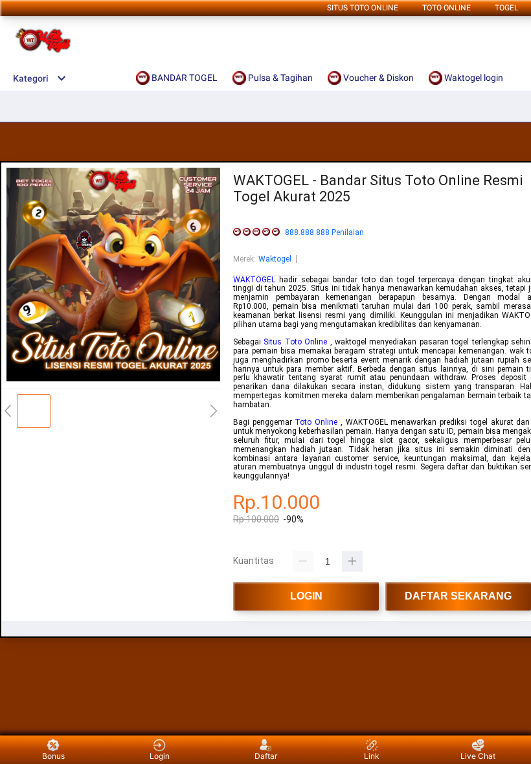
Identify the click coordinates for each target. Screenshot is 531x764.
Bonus (53, 756)
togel (506, 7)
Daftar (265, 756)
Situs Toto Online (362, 7)
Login (160, 756)
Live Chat (477, 756)
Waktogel (274, 259)
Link (371, 756)
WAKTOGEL (254, 279)
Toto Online (316, 422)
